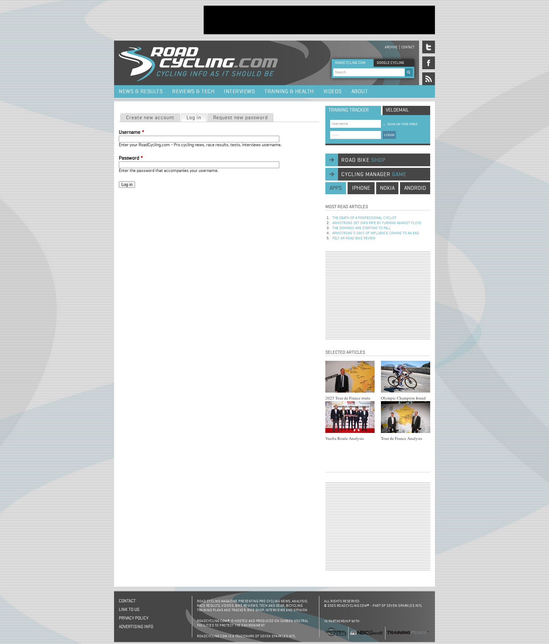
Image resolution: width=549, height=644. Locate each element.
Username (131, 132)
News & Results (141, 91)
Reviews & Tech (193, 91)
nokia (387, 188)
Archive (391, 47)
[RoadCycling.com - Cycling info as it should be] (198, 63)
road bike (363, 160)
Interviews (239, 91)
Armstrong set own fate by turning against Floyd (376, 223)
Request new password (240, 117)
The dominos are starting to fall (361, 228)
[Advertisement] (319, 20)
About (359, 91)
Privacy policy (133, 618)
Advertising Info (136, 627)
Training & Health (289, 91)
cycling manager (373, 174)
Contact (407, 47)
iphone (361, 188)
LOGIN (389, 135)
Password (131, 158)
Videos (332, 91)
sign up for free (400, 124)
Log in (196, 117)
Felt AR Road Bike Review (354, 238)
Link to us (129, 609)
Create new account (150, 117)
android (415, 188)
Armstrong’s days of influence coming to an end (375, 233)
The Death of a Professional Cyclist (364, 218)
